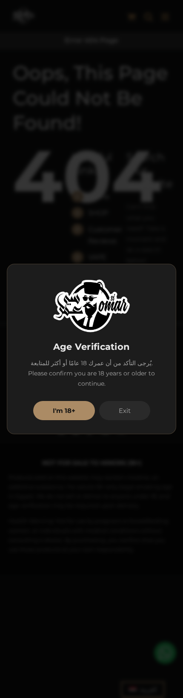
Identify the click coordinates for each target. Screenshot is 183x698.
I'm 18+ (64, 411)
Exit (125, 411)
